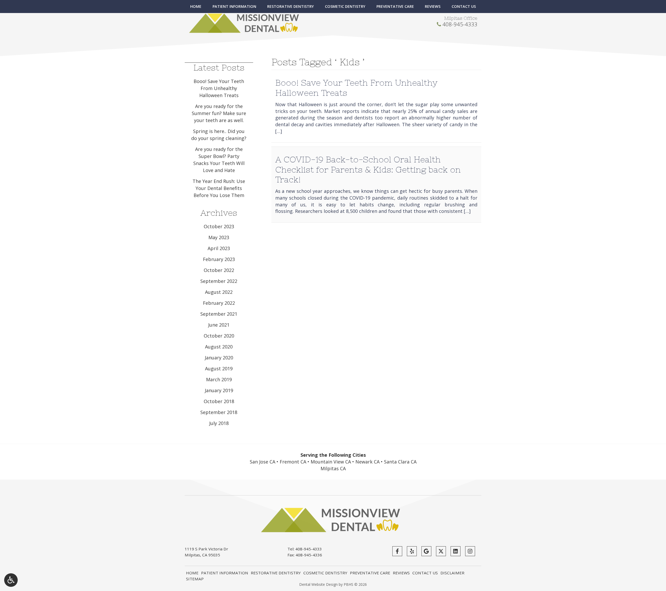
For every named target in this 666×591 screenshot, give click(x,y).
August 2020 (219, 347)
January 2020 (219, 357)
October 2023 (219, 226)
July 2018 (219, 423)
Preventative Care (395, 6)
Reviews (432, 6)
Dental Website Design (318, 584)
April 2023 (219, 248)
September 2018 (218, 412)
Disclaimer (452, 572)
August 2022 (219, 292)
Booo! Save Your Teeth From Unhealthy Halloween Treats (219, 88)
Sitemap (195, 578)
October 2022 (219, 270)
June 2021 (218, 325)
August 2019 (219, 368)
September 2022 (218, 281)
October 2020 (219, 336)
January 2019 (219, 390)
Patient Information (234, 6)
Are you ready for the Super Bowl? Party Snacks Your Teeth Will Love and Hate (219, 159)
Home (195, 6)
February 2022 (219, 303)
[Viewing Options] (11, 580)
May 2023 (218, 237)
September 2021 (218, 314)
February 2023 (219, 259)
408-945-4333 (460, 24)
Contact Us (464, 6)
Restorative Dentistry (290, 6)
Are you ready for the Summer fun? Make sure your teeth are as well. (219, 113)
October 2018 (219, 401)
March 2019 (219, 379)
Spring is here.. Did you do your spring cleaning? (218, 134)
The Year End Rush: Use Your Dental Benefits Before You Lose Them (219, 188)
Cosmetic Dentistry (345, 6)
